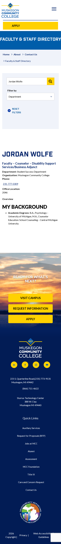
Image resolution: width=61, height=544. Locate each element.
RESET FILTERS (15, 110)
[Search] (50, 81)
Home (6, 54)
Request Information (30, 308)
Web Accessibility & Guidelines (43, 535)
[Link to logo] (30, 512)
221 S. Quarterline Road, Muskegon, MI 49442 (22, 380)
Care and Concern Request (31, 482)
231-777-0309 (10, 183)
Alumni (31, 451)
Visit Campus (30, 298)
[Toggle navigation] (54, 9)
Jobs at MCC (31, 443)
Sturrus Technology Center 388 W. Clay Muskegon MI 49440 (30, 402)
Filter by (12, 90)
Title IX (31, 474)
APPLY (16, 25)
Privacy (23, 535)
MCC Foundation (31, 466)
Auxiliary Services (31, 428)
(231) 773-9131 (43, 378)
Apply (30, 319)
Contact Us (31, 54)
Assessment (31, 459)
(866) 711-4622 (31, 388)
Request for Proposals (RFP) (31, 435)
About (17, 54)
